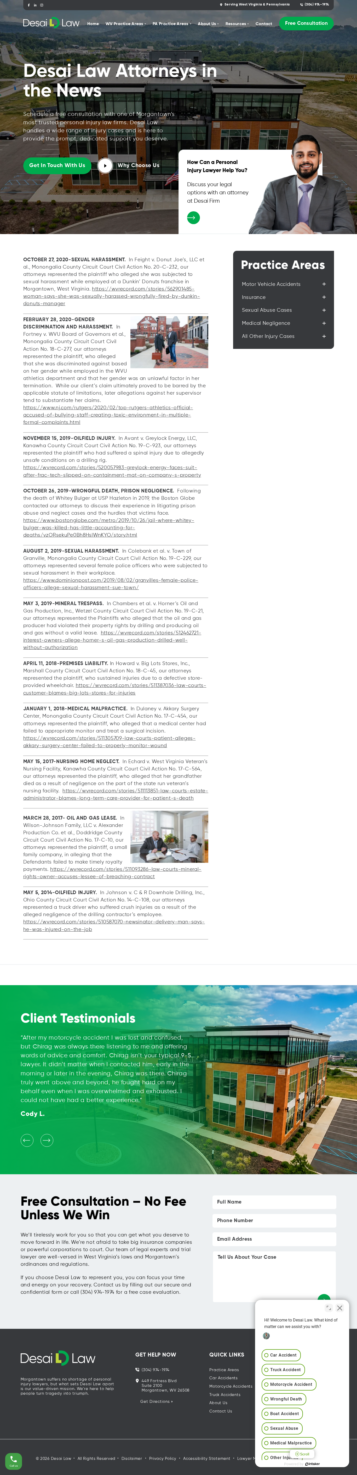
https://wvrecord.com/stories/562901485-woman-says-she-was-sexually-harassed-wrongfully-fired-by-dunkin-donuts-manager (111, 296)
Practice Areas (224, 1370)
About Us (218, 1403)
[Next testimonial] (47, 1140)
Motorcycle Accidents (231, 1386)
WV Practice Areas (124, 24)
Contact (264, 24)
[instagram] (41, 5)
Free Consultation (306, 23)
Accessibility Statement (206, 1459)
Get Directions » (156, 1402)
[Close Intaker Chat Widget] (340, 1308)
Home (93, 24)
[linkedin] (35, 5)
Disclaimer (132, 1459)
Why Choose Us (138, 165)
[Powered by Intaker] (312, 1464)
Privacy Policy (162, 1459)
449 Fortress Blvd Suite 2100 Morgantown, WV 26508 (165, 1385)
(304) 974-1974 (317, 4)
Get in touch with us (57, 165)
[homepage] (51, 23)
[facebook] (29, 5)
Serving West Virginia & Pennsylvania (257, 4)
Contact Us (220, 1411)
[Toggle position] (329, 1308)
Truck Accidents (225, 1395)
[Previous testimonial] (27, 1140)
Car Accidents (223, 1378)
